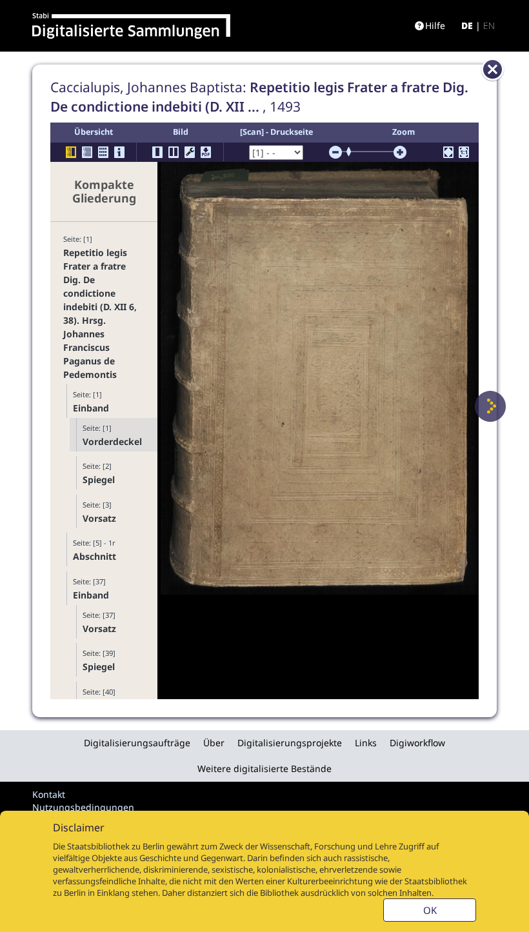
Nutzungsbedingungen (83, 807)
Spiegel (99, 479)
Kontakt (48, 794)
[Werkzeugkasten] (190, 152)
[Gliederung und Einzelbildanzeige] (71, 152)
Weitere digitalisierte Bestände (264, 768)
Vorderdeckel (112, 441)
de (467, 25)
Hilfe (435, 25)
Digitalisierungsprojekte (289, 743)
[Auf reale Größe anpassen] (464, 152)
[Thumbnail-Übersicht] (103, 152)
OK (430, 910)
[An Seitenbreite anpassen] (448, 152)
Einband (91, 408)
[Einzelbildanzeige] (157, 152)
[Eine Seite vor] (490, 406)
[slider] (352, 151)
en (489, 25)
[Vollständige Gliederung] (87, 152)
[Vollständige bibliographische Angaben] (119, 152)
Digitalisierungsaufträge (137, 743)
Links (366, 743)
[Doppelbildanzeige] (173, 152)
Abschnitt (94, 556)
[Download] (206, 152)
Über (214, 743)
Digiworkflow (417, 743)
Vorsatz (99, 518)
